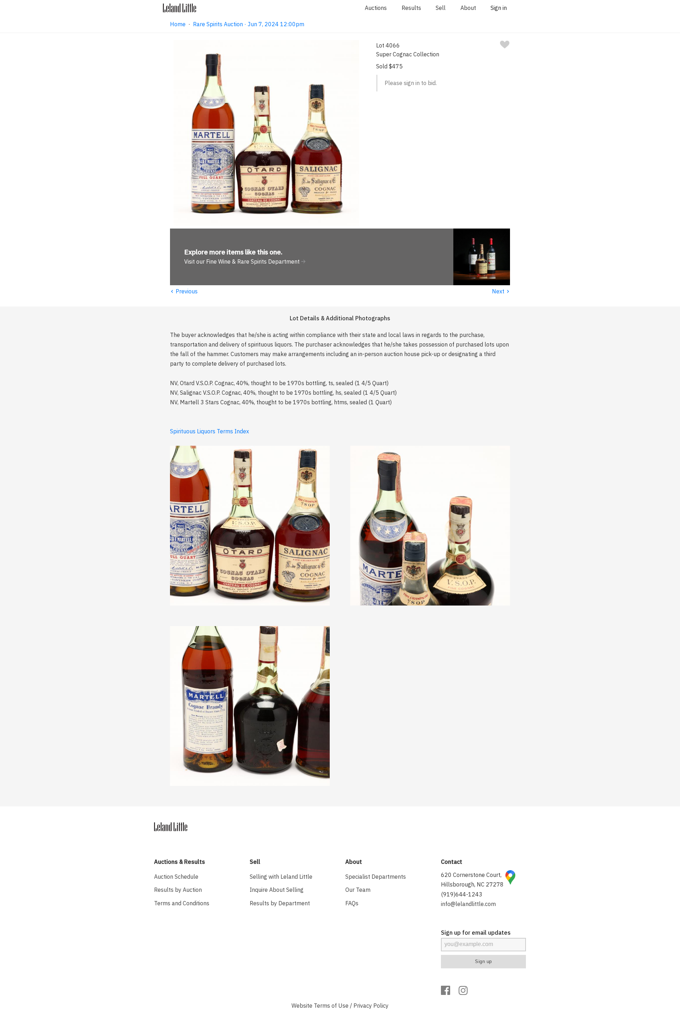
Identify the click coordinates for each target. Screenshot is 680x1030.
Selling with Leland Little (281, 876)
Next (501, 291)
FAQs (351, 903)
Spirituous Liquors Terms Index (209, 431)
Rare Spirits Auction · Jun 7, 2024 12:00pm (248, 24)
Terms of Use (331, 1005)
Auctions (376, 7)
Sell (441, 7)
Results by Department (280, 903)
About (468, 7)
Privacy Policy (371, 1005)
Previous (184, 291)
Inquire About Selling (277, 889)
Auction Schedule (176, 876)
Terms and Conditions (181, 903)
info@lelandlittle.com (468, 903)
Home (178, 24)
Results (411, 7)
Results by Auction (178, 889)
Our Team (357, 889)
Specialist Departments (375, 876)
